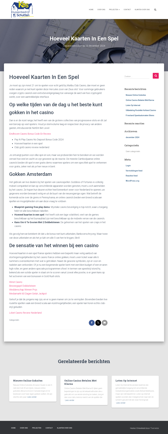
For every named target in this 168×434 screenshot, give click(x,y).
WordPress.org (132, 181)
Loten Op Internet (133, 105)
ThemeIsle (154, 428)
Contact (127, 10)
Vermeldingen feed (134, 171)
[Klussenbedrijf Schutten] (21, 9)
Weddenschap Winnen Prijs (23, 289)
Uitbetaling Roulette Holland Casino (141, 110)
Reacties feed (132, 176)
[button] (119, 10)
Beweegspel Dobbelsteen (22, 285)
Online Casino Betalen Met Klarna (140, 100)
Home (91, 10)
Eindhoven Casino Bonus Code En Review (30, 133)
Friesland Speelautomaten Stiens (140, 115)
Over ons (101, 10)
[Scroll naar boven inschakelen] (162, 428)
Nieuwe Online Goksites (136, 95)
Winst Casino (15, 282)
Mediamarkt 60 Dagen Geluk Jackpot (28, 293)
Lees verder (32, 397)
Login (128, 166)
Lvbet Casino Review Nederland (25, 312)
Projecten (113, 10)
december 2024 (132, 137)
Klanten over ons (142, 10)
